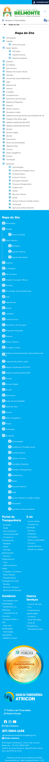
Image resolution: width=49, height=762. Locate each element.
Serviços (9, 129)
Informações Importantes (7, 633)
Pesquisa (9, 105)
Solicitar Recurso (34, 546)
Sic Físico (31, 543)
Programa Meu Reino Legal (16, 119)
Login (8, 82)
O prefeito (10, 92)
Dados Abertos (12, 48)
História (9, 156)
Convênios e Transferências (8, 538)
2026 (39, 758)
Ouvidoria (32, 617)
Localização (10, 160)
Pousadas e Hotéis (13, 112)
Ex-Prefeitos (10, 65)
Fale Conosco (11, 68)
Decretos (31, 531)
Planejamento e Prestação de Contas (10, 579)
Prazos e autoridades (36, 540)
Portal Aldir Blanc (34, 620)
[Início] (4, 24)
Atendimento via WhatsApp (9, 608)
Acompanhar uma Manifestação (10, 602)
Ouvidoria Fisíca (12, 95)
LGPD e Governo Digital (9, 566)
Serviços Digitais (12, 132)
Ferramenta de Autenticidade (33, 611)
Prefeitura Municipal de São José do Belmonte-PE (25, 116)
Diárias (5, 547)
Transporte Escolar (35, 629)
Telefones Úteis (12, 146)
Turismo (9, 149)
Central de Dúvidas (10, 534)
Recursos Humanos (11, 587)
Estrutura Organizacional (8, 557)
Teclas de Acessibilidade (15, 143)
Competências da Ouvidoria (9, 614)
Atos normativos (9, 531)
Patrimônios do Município (16, 99)
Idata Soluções (26, 760)
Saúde (5, 528)
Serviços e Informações (15, 20)
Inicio (5, 562)
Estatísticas (32, 534)
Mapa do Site (11, 85)
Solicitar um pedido (35, 549)
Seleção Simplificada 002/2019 (18, 126)
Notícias (9, 89)
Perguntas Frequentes (14, 102)
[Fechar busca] (45, 20)
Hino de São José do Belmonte (18, 78)
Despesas (7, 544)
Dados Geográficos (13, 153)
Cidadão (9, 41)
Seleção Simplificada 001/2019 (18, 122)
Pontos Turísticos (12, 109)
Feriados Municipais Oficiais (16, 72)
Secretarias (10, 164)
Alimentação (11, 38)
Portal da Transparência (32, 624)
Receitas (6, 584)
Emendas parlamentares (8, 551)
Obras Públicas (9, 575)
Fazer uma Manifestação (7, 627)
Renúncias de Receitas (12, 590)
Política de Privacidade (18, 710)
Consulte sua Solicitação (32, 526)
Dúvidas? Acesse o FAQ (10, 620)
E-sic (29, 607)
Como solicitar (34, 521)
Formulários (32, 537)
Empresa (9, 62)
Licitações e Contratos (12, 572)
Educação (7, 525)
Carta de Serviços (35, 604)
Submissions (11, 139)
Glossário (9, 75)
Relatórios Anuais (10, 638)
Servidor (9, 136)
